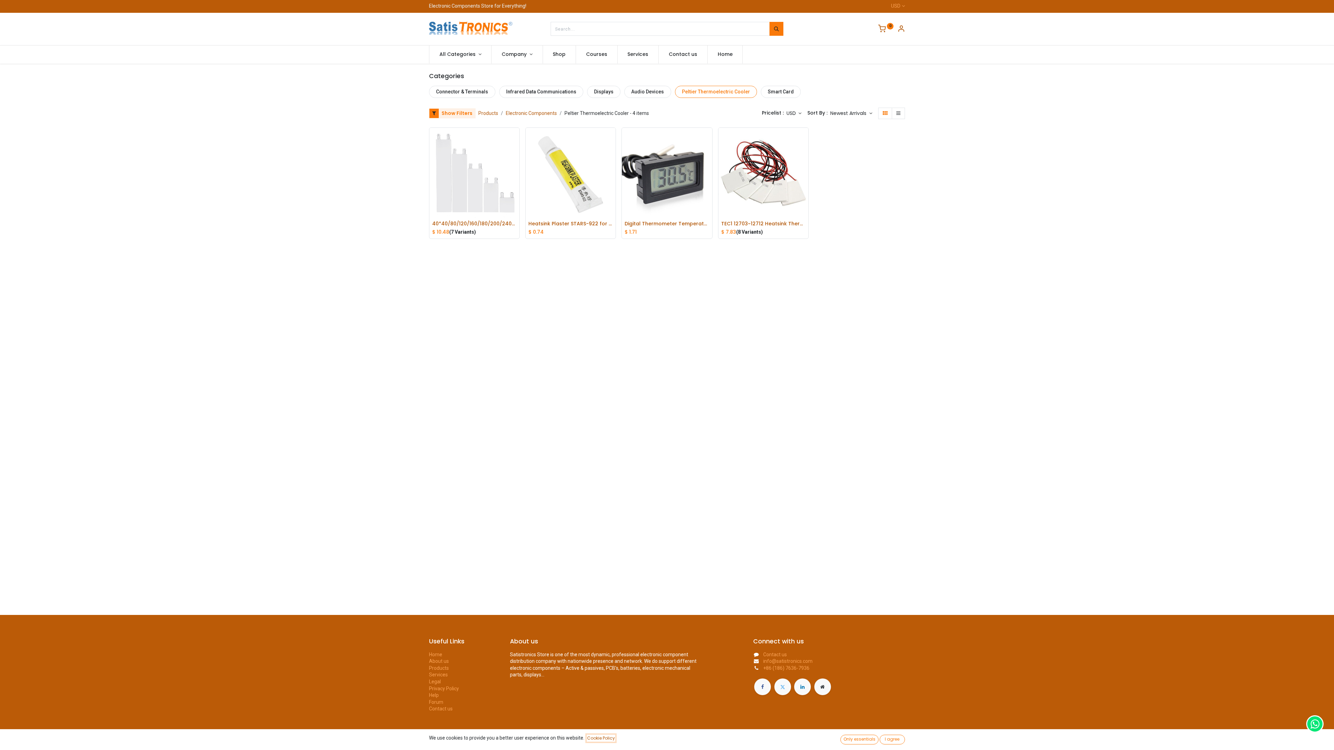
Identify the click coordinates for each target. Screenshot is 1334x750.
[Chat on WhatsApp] (1315, 724)
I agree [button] (892, 739)
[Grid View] (885, 113)
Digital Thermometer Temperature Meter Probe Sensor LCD (667, 223)
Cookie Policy (601, 738)
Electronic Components (531, 113)
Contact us (441, 708)
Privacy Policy (444, 688)
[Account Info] (901, 29)
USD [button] (792, 113)
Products (488, 113)
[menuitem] (559, 54)
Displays (604, 91)
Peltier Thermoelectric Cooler (716, 91)
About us (439, 661)
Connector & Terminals (462, 91)
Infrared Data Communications (541, 91)
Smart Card (781, 91)
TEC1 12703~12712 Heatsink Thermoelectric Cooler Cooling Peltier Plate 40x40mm (763, 223)
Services (438, 674)
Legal (435, 681)
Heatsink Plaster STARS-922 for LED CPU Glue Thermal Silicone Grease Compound (570, 223)
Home (435, 654)
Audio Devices (647, 91)
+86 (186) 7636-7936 (786, 668)
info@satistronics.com (788, 661)
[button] (851, 113)
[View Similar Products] (516, 185)
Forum (436, 702)
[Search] (776, 29)
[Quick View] (516, 138)
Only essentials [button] (859, 739)
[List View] (898, 113)
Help (434, 695)
